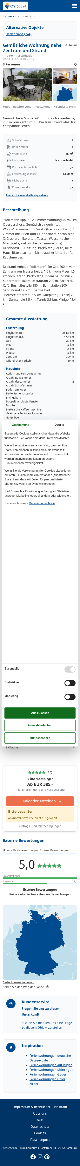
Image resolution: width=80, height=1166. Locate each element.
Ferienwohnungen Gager (48, 1074)
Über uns (40, 1113)
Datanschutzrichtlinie (42, 503)
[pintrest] (47, 1156)
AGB (40, 1120)
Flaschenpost (40, 1139)
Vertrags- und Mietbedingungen (40, 826)
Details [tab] (59, 424)
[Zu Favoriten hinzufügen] (75, 64)
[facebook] (33, 1156)
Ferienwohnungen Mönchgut (51, 1070)
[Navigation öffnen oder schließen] (74, 6)
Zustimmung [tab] (20, 424)
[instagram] (40, 1156)
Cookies (40, 1133)
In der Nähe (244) (18, 34)
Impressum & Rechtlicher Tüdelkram (40, 1107)
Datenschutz (40, 1126)
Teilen (73, 45)
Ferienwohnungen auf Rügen (51, 1065)
